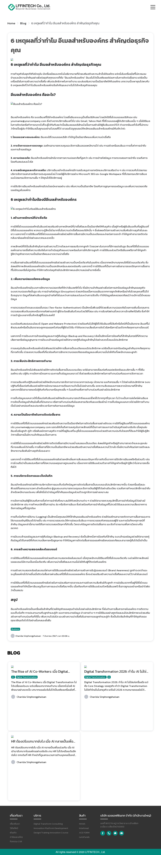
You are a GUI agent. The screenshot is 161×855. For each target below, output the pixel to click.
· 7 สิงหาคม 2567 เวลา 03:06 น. (56, 636)
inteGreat (84, 828)
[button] (152, 7)
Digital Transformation (27, 677)
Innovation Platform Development (51, 828)
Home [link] (11, 23)
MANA (82, 824)
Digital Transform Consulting (48, 824)
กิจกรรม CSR (16, 841)
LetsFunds (84, 837)
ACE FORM (84, 832)
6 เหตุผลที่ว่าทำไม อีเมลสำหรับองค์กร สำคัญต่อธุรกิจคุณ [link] (65, 23)
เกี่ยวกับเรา (15, 824)
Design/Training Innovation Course (51, 832)
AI (13, 677)
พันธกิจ (13, 832)
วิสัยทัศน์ (14, 828)
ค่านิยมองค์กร (16, 837)
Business (15, 629)
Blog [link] (23, 23)
